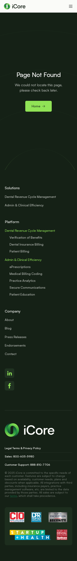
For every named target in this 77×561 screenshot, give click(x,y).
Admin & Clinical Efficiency (23, 260)
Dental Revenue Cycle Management (30, 231)
